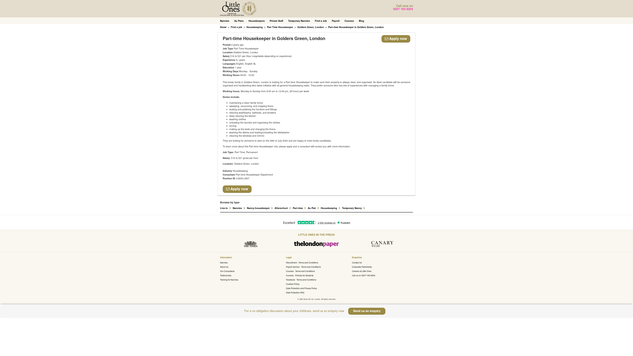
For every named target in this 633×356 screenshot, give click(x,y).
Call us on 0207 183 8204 (363, 275)
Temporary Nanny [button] (352, 208)
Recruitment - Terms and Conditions (302, 262)
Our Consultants (227, 271)
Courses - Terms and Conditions (300, 271)
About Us (224, 266)
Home (223, 27)
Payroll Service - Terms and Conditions (303, 266)
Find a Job (321, 20)
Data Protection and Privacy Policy (301, 288)
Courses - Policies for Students (300, 275)
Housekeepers (257, 20)
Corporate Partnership (362, 266)
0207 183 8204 (403, 9)
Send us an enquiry (366, 311)
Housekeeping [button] (329, 208)
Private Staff (276, 20)
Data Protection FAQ (295, 292)
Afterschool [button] (281, 208)
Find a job (236, 27)
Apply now (397, 38)
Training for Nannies (229, 279)
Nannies (224, 20)
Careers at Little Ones (361, 271)
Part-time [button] (298, 208)
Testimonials (225, 275)
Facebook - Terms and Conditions (301, 279)
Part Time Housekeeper (280, 27)
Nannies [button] (238, 208)
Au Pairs (239, 20)
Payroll (336, 20)
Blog (361, 20)
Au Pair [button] (312, 208)
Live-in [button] (224, 208)
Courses (349, 20)
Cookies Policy (292, 283)
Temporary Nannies (299, 20)
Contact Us (357, 262)
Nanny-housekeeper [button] (258, 208)
